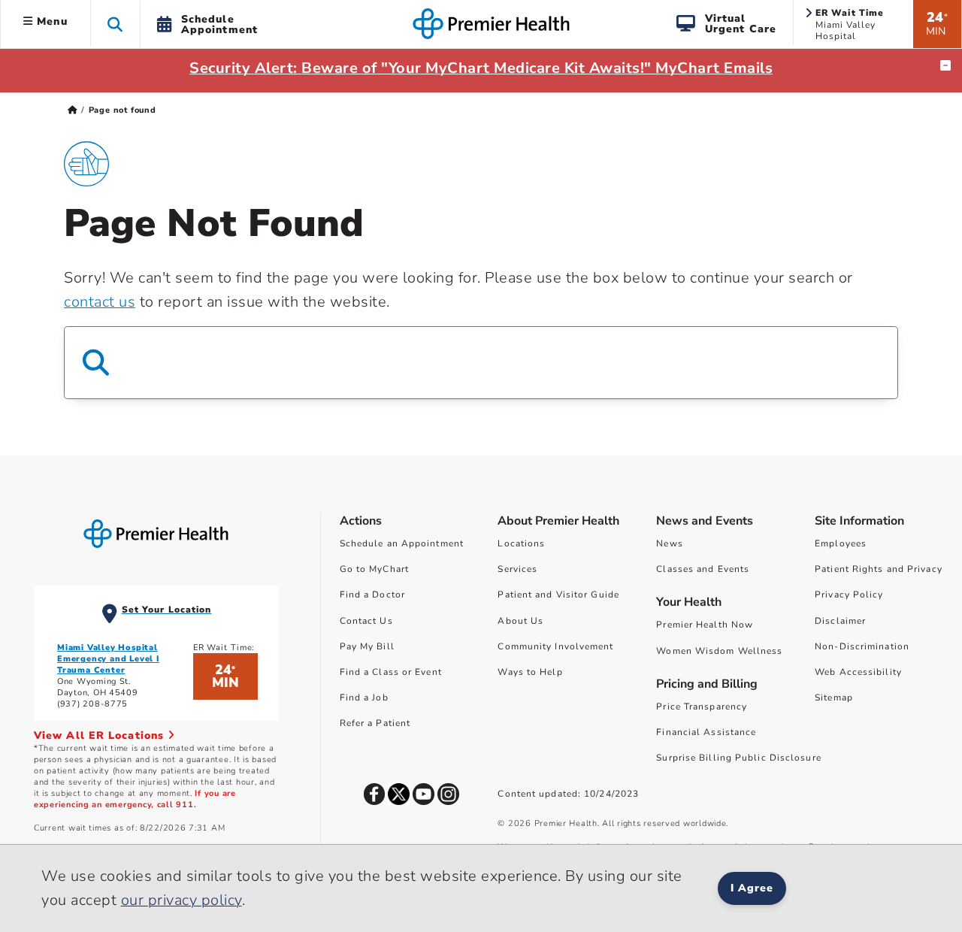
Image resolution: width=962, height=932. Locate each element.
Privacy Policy (849, 595)
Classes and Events (702, 569)
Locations (521, 543)
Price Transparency (701, 707)
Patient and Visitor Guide (558, 595)
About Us (520, 621)
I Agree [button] (752, 888)
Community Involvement (555, 646)
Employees (841, 543)
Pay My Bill (367, 646)
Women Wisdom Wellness (719, 651)
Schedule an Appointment (402, 543)
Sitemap (834, 697)
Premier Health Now (704, 625)
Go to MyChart (374, 569)
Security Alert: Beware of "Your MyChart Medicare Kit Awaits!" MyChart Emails (481, 68)
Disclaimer (840, 621)
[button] (115, 24)
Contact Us (366, 621)
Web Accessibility (858, 672)
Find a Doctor (372, 595)
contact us (99, 302)
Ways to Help (530, 672)
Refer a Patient (375, 723)
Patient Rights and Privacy (878, 569)
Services (517, 569)
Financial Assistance (706, 732)
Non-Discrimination (862, 646)
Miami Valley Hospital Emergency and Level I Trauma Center (108, 659)
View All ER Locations (101, 735)
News (669, 543)
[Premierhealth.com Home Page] (72, 110)
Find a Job (364, 697)
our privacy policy (181, 900)
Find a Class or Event (391, 672)
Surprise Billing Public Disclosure (738, 758)
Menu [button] (50, 21)
